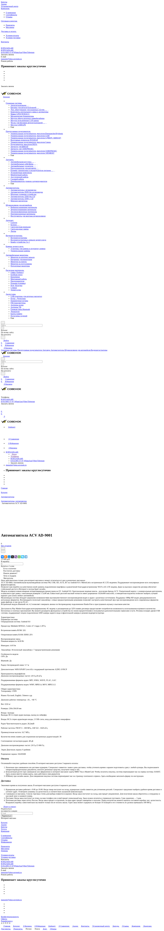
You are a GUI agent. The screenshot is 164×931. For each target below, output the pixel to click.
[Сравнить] (3, 551)
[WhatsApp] (19, 556)
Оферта (4, 919)
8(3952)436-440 (7, 48)
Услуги (4, 829)
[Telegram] (25, 556)
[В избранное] (3, 548)
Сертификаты (11, 15)
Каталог (4, 822)
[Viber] (15, 556)
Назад (14, 454)
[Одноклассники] (5, 556)
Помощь (4, 851)
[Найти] (3, 337)
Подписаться (6, 816)
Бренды (4, 827)
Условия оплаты (12, 35)
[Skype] (22, 556)
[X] (12, 556)
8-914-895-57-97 (17, 52)
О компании (11, 13)
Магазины (10, 27)
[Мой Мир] (9, 556)
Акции (4, 825)
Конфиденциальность (10, 917)
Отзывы (9, 17)
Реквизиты (10, 25)
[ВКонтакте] (2, 556)
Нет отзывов (6, 546)
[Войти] (2, 409)
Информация (6, 842)
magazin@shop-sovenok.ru (11, 59)
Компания (5, 831)
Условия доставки (13, 38)
